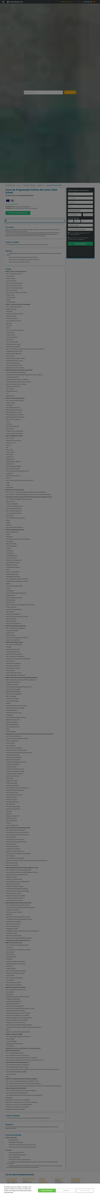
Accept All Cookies (47, 1190)
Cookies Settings (85, 1190)
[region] (50, 1189)
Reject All (66, 1190)
